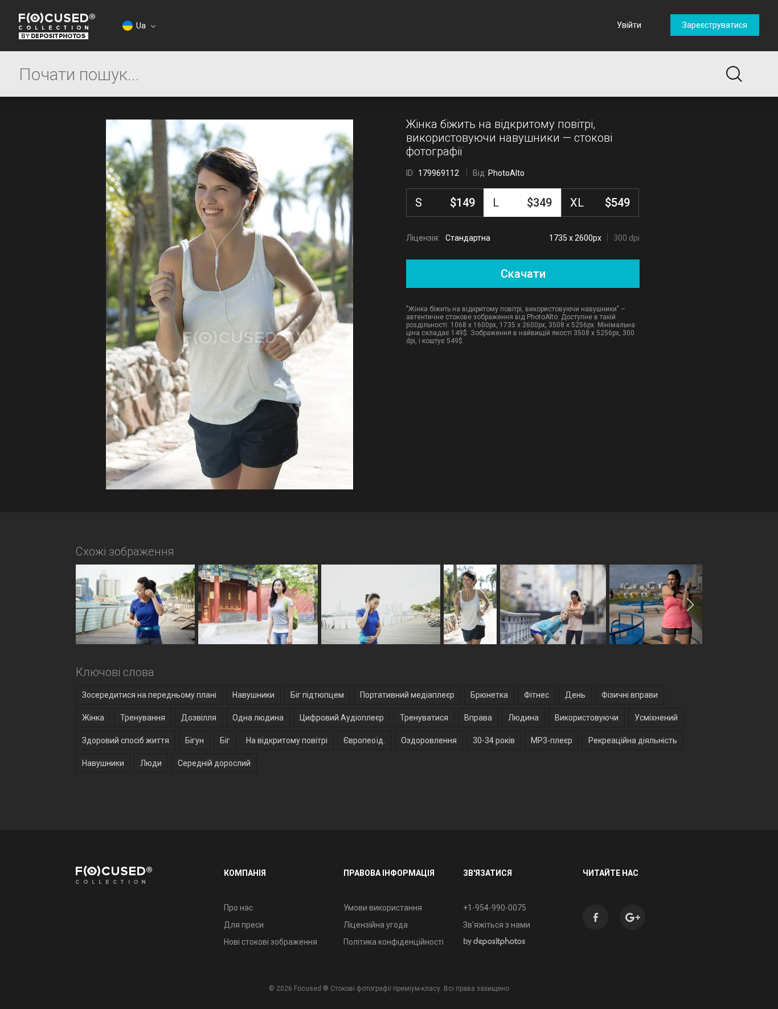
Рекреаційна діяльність (632, 740)
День (575, 694)
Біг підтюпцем (317, 694)
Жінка (93, 717)
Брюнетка (489, 694)
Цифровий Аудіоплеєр (342, 717)
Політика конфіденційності (393, 941)
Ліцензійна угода (375, 924)
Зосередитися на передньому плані (149, 694)
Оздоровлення (429, 740)
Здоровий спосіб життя (125, 740)
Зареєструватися (714, 25)
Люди (151, 763)
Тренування (142, 717)
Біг (225, 740)
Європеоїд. (364, 740)
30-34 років (494, 740)
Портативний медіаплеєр (407, 694)
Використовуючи (587, 717)
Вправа (478, 717)
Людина (523, 717)
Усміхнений (656, 717)
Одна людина (258, 717)
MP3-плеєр (551, 740)
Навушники (253, 694)
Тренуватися (424, 717)
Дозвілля (198, 717)
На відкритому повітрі (286, 740)
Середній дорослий (214, 763)
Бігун (194, 740)
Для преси (244, 924)
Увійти (629, 25)
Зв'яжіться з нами (496, 924)
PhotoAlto (506, 173)
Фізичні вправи (629, 694)
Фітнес (536, 694)
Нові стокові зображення (270, 941)
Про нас (238, 907)
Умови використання (382, 907)
